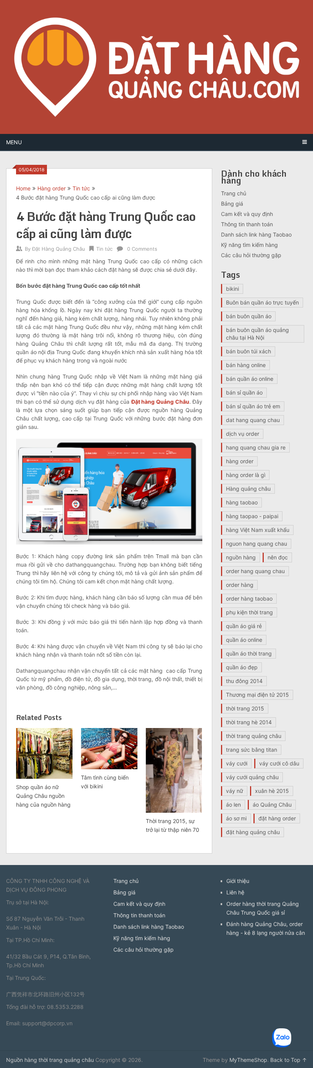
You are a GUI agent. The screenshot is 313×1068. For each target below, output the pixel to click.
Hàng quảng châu (248, 488)
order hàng (239, 585)
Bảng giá (232, 203)
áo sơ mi (236, 818)
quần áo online (244, 639)
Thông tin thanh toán (247, 224)
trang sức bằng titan (251, 749)
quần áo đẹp (242, 667)
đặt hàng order (277, 818)
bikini (232, 288)
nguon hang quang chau (256, 543)
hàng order (239, 461)
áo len (233, 804)
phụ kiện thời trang (249, 612)
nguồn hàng (241, 557)
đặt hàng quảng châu (253, 832)
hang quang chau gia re (256, 447)
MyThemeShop (248, 1060)
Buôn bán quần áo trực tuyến (262, 302)
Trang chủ (233, 193)
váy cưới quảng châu (252, 777)
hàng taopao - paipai (252, 516)
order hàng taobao (249, 598)
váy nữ (234, 791)
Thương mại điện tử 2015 (257, 694)
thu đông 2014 (244, 681)
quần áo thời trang (249, 653)
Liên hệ (235, 892)
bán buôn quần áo (248, 316)
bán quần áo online (249, 378)
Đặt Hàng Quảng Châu (58, 249)
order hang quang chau (255, 571)
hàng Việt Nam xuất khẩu (257, 530)
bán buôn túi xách (248, 351)
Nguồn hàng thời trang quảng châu (50, 1060)
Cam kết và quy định (247, 214)
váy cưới (236, 763)
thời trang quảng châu (253, 736)
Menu (14, 142)
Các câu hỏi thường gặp (251, 255)
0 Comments (142, 249)
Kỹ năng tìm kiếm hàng (249, 245)
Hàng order (51, 188)
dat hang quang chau (253, 420)
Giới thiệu (237, 881)
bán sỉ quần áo (244, 392)
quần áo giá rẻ (244, 626)
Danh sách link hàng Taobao (256, 234)
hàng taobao (242, 502)
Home (23, 188)
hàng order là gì (245, 475)
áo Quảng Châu (272, 804)
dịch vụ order (242, 433)
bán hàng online (246, 365)
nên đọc (278, 557)
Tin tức (81, 188)
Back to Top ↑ (288, 1060)
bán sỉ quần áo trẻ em (253, 406)
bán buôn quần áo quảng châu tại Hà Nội (257, 334)
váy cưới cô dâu (279, 763)
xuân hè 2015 (272, 791)
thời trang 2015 (245, 708)
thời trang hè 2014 (249, 722)
